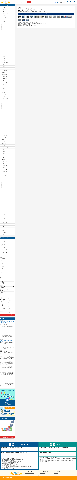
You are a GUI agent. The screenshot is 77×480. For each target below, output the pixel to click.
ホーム (2, 477)
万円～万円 (5, 292)
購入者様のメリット (42, 473)
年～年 (4, 287)
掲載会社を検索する (7, 437)
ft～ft (4, 282)
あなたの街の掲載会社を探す (44, 474)
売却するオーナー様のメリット (29, 473)
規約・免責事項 (10, 477)
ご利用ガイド (56, 473)
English (64, 2)
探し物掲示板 (56, 474)
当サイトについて (5, 477)
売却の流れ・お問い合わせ (29, 474)
